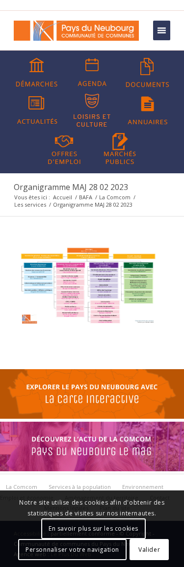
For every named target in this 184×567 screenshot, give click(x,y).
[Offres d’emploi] (64, 148)
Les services (30, 204)
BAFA (85, 197)
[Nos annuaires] (148, 110)
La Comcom (115, 197)
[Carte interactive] (92, 416)
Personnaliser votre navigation (72, 549)
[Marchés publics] (120, 148)
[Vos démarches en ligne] (37, 72)
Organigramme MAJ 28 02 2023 (71, 187)
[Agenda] (92, 72)
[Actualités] (37, 110)
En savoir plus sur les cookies (93, 528)
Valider (149, 549)
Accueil (62, 197)
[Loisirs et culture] (92, 110)
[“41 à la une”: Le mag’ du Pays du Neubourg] (92, 468)
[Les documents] (148, 72)
